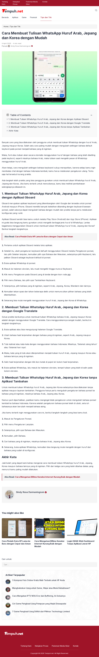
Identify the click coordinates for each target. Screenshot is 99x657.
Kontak (44, 2)
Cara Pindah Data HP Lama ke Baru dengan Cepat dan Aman (44, 236)
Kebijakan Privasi (16, 3)
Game (24, 17)
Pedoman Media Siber (32, 3)
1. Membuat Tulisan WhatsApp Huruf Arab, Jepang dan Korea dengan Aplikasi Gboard (48, 119)
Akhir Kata (13, 131)
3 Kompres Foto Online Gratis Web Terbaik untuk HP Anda (38, 580)
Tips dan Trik (46, 17)
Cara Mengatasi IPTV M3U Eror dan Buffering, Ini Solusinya (38, 596)
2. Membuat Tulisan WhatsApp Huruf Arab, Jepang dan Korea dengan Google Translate (49, 123)
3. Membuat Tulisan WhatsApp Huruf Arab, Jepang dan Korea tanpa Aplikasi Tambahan (49, 127)
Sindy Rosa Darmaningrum (30, 492)
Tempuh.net (49, 653)
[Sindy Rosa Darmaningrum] (10, 497)
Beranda (5, 17)
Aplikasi (15, 17)
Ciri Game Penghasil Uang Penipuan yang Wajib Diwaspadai (39, 603)
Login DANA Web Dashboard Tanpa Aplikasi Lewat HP (80, 542)
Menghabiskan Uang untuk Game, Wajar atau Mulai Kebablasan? (41, 588)
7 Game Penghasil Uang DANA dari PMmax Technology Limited (41, 611)
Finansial (33, 17)
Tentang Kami (5, 3)
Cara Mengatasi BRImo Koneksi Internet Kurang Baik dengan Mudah (47, 477)
